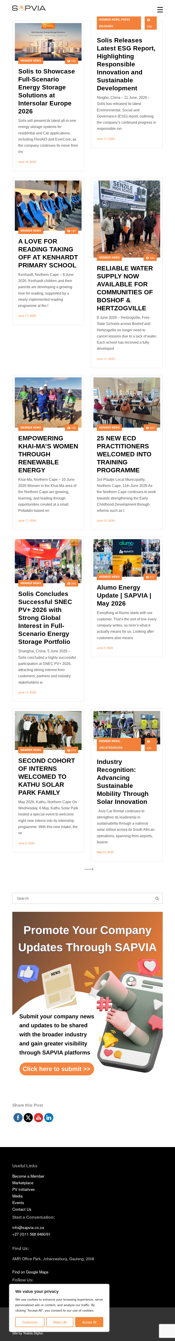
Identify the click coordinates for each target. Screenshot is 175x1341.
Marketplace (22, 1182)
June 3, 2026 (105, 648)
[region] (59, 1308)
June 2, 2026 (26, 843)
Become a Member (28, 1176)
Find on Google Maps (30, 1272)
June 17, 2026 (106, 139)
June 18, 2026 (27, 162)
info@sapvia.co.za (28, 1227)
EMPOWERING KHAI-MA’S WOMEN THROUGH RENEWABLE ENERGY (48, 454)
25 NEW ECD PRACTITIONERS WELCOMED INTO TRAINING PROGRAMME (124, 454)
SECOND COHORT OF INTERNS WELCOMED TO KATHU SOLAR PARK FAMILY (46, 776)
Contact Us (21, 1209)
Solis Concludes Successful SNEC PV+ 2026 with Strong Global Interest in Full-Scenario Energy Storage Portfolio (45, 617)
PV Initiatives (23, 1189)
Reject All (60, 1322)
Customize (29, 1322)
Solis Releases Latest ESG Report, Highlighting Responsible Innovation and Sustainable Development (126, 64)
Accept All (89, 1322)
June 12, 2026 (27, 692)
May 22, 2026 (105, 852)
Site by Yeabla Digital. (28, 1333)
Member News (31, 60)
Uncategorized (110, 747)
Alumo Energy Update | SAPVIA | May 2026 (124, 595)
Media (17, 1196)
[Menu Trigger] (160, 9)
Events (18, 1202)
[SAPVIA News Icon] (87, 1006)
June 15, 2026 (106, 520)
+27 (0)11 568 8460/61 (31, 1234)
